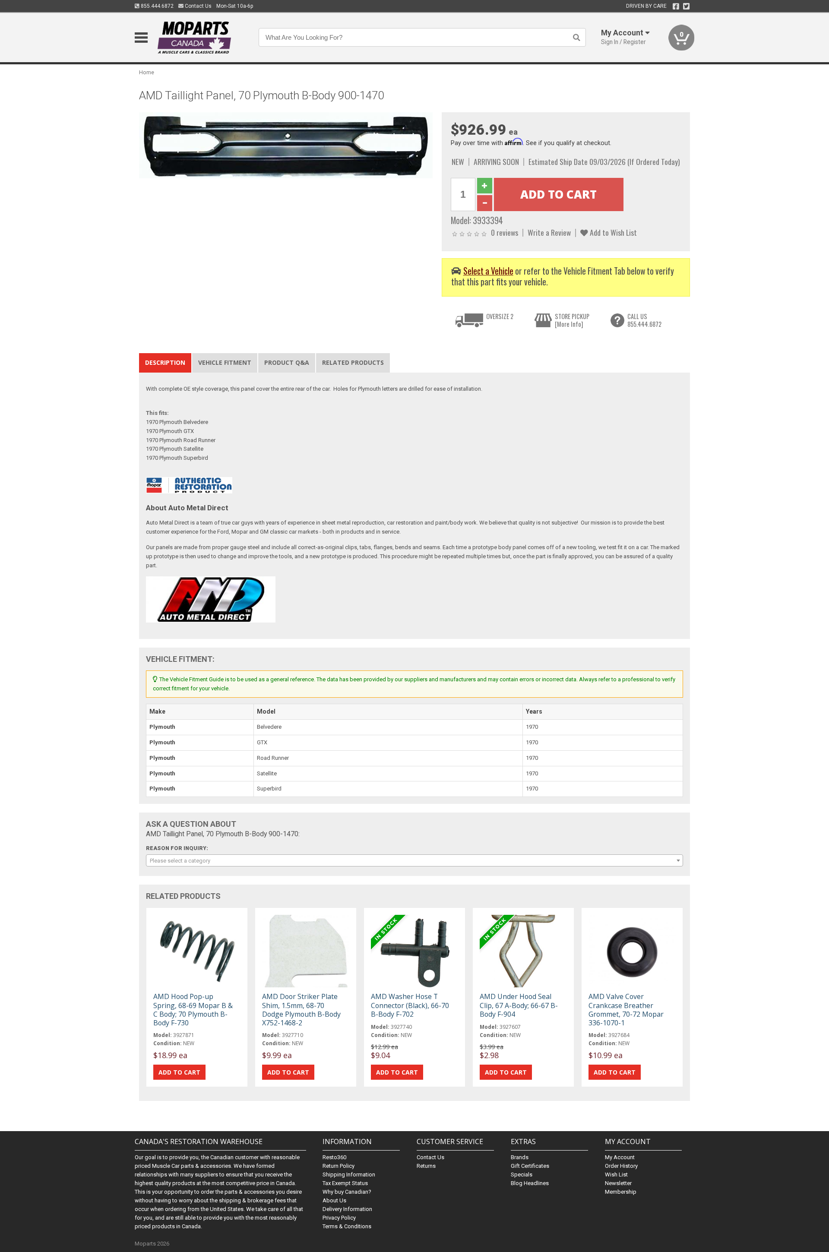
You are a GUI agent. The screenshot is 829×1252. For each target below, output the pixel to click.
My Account (620, 1157)
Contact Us (198, 6)
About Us (334, 1200)
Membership (620, 1192)
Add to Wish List (612, 232)
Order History (621, 1166)
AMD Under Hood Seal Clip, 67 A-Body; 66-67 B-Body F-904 (519, 1005)
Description (165, 362)
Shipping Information (349, 1174)
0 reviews (504, 232)
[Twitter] (686, 6)
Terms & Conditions (347, 1226)
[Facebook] (676, 6)
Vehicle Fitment (224, 362)
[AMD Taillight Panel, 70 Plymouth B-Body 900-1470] (286, 145)
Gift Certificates (530, 1166)
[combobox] (414, 860)
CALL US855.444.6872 (644, 320)
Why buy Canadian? (347, 1192)
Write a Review (549, 232)
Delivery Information (347, 1209)
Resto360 (334, 1157)
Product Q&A (286, 362)
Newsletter (618, 1183)
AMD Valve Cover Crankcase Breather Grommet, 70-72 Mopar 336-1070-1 (626, 1010)
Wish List (616, 1174)
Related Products (353, 362)
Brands (519, 1157)
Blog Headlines (530, 1183)
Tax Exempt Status (345, 1183)
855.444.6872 (156, 6)
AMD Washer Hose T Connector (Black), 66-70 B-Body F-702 (410, 1005)
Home (146, 72)
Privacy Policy (339, 1217)
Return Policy (338, 1166)
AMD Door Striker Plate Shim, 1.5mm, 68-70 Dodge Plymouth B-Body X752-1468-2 (301, 1010)
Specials (521, 1174)
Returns (426, 1166)
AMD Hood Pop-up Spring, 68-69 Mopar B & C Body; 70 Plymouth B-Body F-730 (193, 1010)
